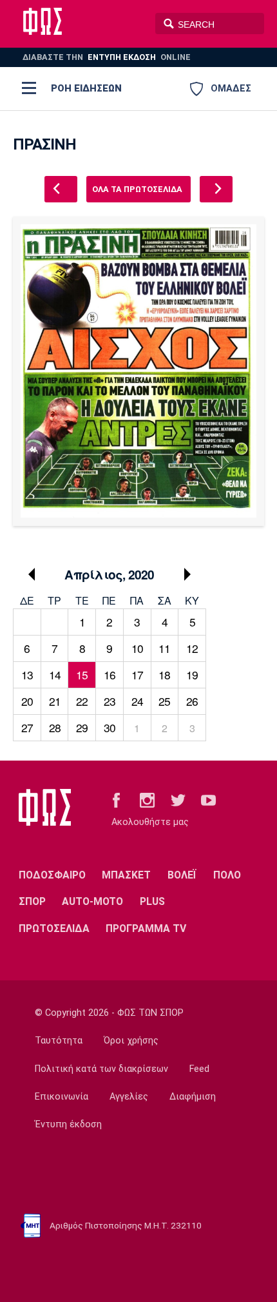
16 (109, 674)
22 (82, 701)
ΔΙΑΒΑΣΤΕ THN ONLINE (107, 57)
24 (137, 701)
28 (55, 727)
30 (109, 727)
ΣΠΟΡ (32, 901)
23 (109, 701)
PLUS (152, 901)
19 (192, 674)
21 (55, 701)
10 (137, 648)
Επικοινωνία (61, 1096)
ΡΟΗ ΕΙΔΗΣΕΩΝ (86, 88)
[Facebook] (116, 799)
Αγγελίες (129, 1096)
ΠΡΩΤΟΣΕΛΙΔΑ (54, 928)
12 (192, 648)
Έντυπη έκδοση (68, 1124)
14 (55, 674)
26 (192, 701)
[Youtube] (208, 799)
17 (137, 674)
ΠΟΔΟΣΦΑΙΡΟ (52, 875)
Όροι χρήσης (131, 1040)
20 (27, 701)
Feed (199, 1069)
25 (164, 701)
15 (82, 674)
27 (27, 727)
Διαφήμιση (192, 1096)
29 (82, 727)
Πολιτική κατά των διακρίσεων (101, 1069)
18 (164, 674)
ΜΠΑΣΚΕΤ (126, 875)
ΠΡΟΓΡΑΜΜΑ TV (146, 928)
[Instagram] (147, 799)
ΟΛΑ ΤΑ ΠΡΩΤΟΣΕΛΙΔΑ (137, 189)
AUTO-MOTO (92, 901)
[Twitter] (178, 799)
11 (164, 648)
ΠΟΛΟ (227, 875)
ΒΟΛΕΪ (181, 875)
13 (27, 674)
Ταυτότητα (58, 1040)
